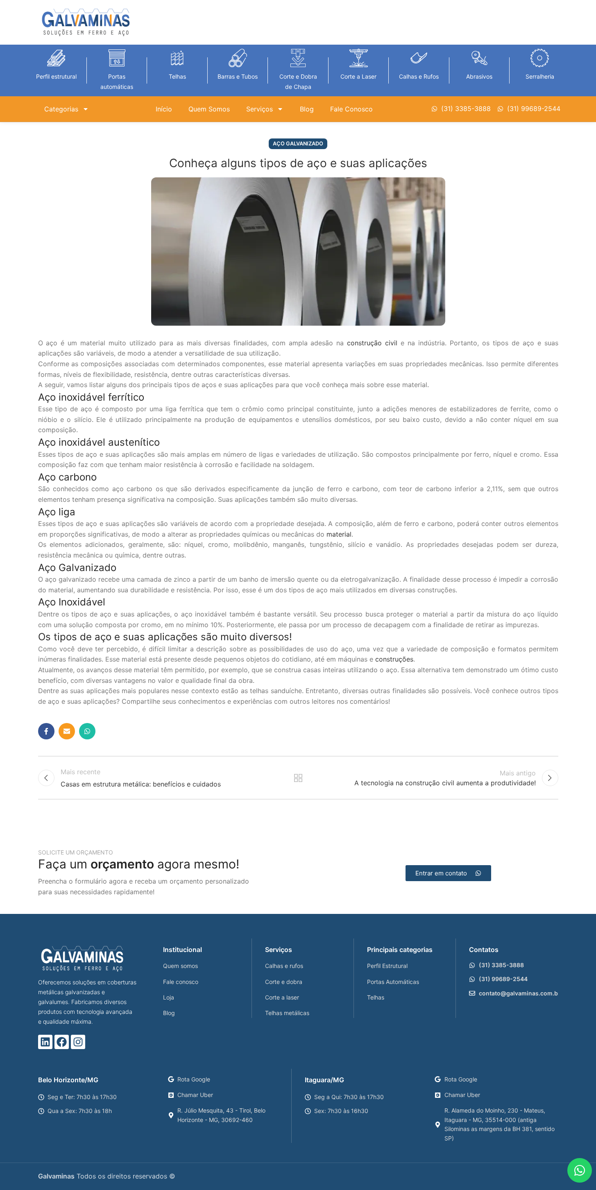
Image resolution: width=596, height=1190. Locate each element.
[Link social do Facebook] (46, 731)
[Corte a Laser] (358, 58)
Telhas (177, 76)
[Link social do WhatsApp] (87, 731)
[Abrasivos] (479, 58)
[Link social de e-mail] (67, 731)
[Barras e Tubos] (238, 58)
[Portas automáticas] (117, 58)
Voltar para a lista (298, 778)
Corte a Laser (358, 76)
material (338, 534)
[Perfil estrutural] (56, 58)
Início (164, 109)
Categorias (61, 109)
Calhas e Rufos (419, 76)
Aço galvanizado (298, 144)
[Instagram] (78, 1042)
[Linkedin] (45, 1042)
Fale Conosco (351, 109)
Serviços (259, 109)
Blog (307, 109)
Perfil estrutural (56, 76)
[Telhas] (177, 58)
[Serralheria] (539, 58)
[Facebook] (61, 1042)
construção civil (372, 343)
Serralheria (540, 76)
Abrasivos (479, 76)
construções (394, 659)
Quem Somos (209, 109)
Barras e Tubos (238, 76)
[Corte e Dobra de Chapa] (298, 58)
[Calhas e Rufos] (419, 58)
